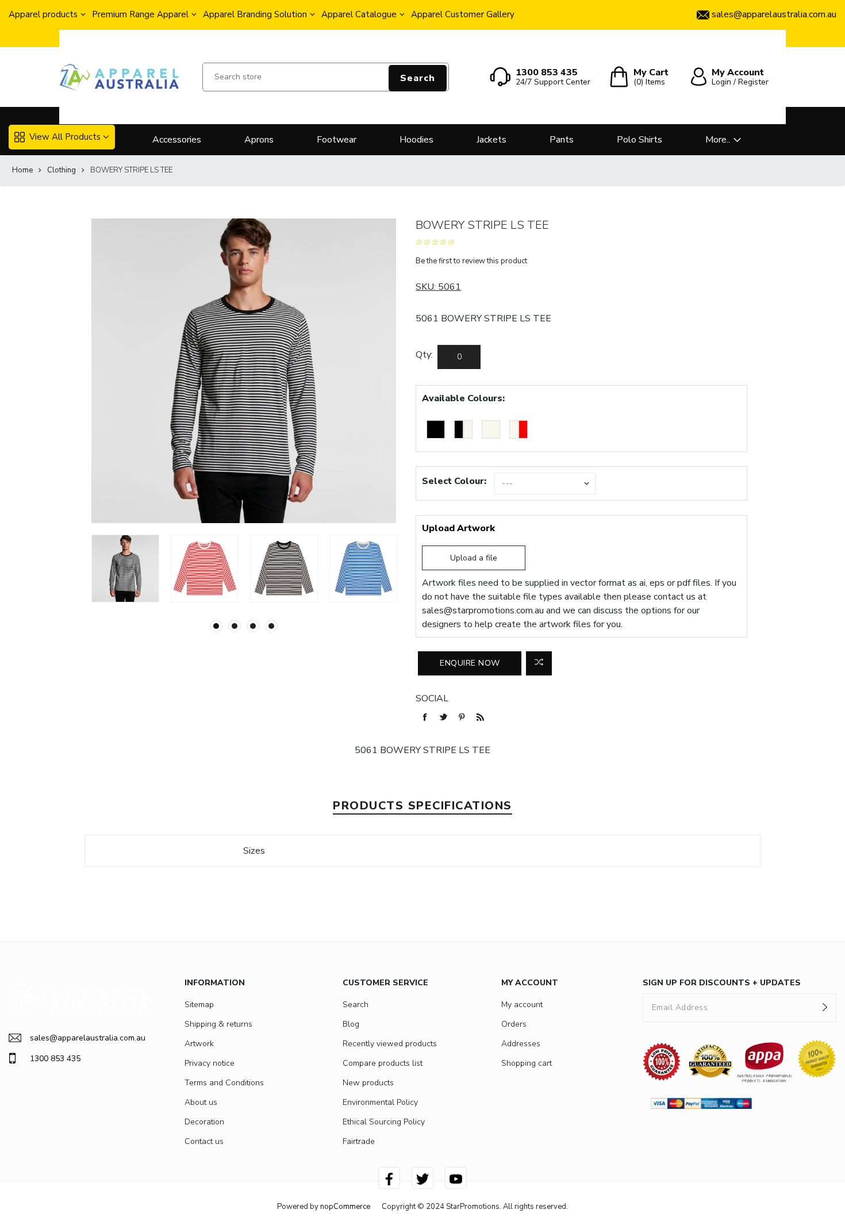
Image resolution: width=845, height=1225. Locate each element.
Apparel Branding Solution (255, 14)
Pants (562, 139)
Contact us (204, 1141)
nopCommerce (345, 1206)
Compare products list (382, 1063)
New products (368, 1082)
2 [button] (234, 626)
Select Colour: (454, 481)
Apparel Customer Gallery (462, 14)
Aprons (259, 139)
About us (201, 1102)
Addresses (520, 1043)
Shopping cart (526, 1063)
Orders (514, 1024)
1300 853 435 (55, 1058)
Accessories (176, 139)
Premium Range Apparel (140, 14)
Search (417, 78)
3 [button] (253, 626)
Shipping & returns (218, 1024)
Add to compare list (539, 663)
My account (522, 1004)
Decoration (204, 1121)
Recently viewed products (390, 1043)
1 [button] (216, 626)
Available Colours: (463, 398)
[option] (125, 568)
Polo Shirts (639, 139)
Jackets (491, 139)
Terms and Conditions (224, 1082)
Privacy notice (210, 1063)
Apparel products (43, 14)
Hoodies (416, 139)
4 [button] (271, 626)
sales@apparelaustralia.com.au (87, 1037)
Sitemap (199, 1004)
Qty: (424, 354)
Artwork (199, 1043)
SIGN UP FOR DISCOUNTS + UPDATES (722, 982)
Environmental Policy (380, 1102)
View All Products (65, 137)
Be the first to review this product (471, 261)
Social (432, 698)
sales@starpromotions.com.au (483, 610)
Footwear (336, 139)
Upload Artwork (458, 528)
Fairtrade (359, 1141)
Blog (351, 1024)
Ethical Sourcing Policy (384, 1121)
